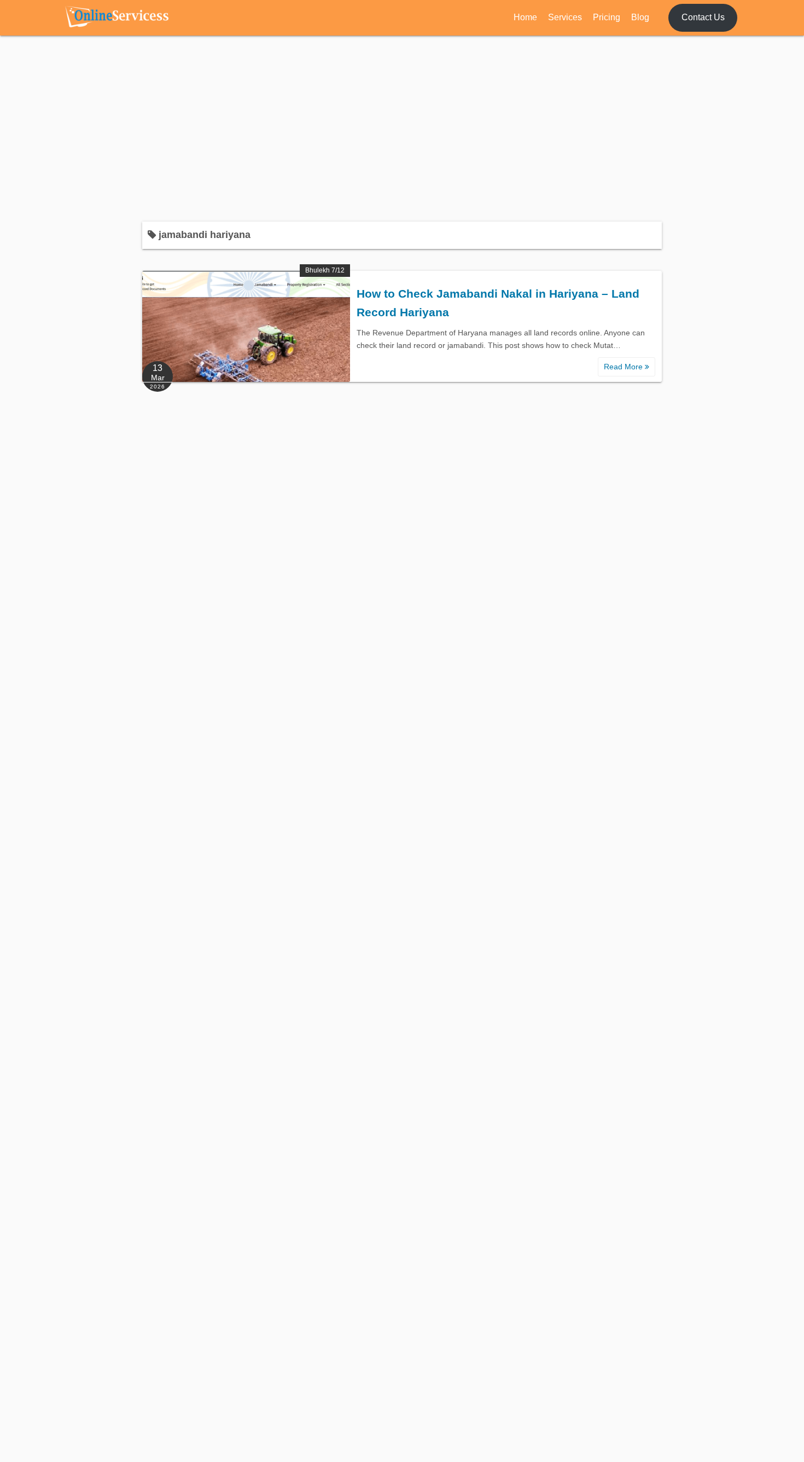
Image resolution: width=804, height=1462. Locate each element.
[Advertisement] (402, 128)
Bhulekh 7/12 (325, 270)
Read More (624, 366)
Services (565, 17)
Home (525, 17)
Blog (640, 17)
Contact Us (703, 17)
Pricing (606, 17)
